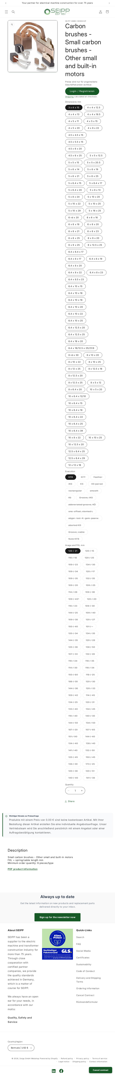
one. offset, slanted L (82, 512)
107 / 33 (74, 655)
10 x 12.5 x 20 (76, 444)
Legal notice (63, 1062)
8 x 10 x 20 (93, 355)
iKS (71, 484)
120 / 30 (92, 682)
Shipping (69, 96)
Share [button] (71, 801)
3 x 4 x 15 (73, 107)
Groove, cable (78, 533)
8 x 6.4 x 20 (75, 389)
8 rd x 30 (73, 355)
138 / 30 (74, 765)
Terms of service (99, 1058)
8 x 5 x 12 (96, 382)
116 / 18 (74, 558)
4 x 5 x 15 (92, 121)
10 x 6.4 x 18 (75, 410)
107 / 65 (92, 730)
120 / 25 (91, 558)
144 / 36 (74, 689)
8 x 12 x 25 (74, 368)
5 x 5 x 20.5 (93, 162)
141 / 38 (92, 778)
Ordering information (87, 988)
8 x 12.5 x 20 (75, 375)
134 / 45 (92, 710)
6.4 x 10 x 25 (75, 320)
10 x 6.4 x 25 (75, 423)
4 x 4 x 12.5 (93, 107)
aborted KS (76, 526)
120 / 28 (92, 641)
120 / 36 (74, 648)
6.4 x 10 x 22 (75, 313)
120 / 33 (92, 689)
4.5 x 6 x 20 (75, 148)
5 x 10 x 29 (74, 210)
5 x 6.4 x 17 (95, 183)
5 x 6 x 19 (92, 169)
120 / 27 (92, 620)
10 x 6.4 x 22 (75, 417)
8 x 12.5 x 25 (75, 382)
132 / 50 (92, 751)
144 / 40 (91, 737)
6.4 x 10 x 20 (75, 307)
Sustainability (83, 964)
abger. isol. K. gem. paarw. (85, 519)
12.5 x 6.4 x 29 (76, 458)
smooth (96, 491)
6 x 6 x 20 (93, 224)
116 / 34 (91, 668)
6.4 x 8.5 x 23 (76, 279)
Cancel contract (100, 1070)
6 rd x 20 (73, 217)
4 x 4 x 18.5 (93, 114)
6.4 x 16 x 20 (75, 341)
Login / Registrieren (82, 91)
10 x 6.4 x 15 (75, 403)
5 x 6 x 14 (73, 169)
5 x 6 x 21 (73, 176)
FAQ (78, 944)
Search (80, 937)
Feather (100, 478)
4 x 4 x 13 (73, 114)
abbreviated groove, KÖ (83, 505)
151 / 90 (74, 737)
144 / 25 (74, 613)
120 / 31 (92, 703)
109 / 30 (91, 606)
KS (83, 484)
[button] (6, 11)
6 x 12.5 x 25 (95, 245)
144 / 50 (74, 723)
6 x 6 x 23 (93, 231)
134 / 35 (92, 634)
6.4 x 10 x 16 (75, 293)
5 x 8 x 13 (95, 190)
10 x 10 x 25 (95, 437)
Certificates (82, 957)
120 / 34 (74, 634)
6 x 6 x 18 (73, 224)
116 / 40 (74, 716)
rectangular (76, 491)
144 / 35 (74, 641)
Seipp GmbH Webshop (29, 1058)
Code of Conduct (85, 971)
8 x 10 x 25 (95, 362)
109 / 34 (74, 572)
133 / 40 (74, 710)
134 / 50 (92, 723)
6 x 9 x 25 (74, 245)
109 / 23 (74, 565)
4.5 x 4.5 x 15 (75, 135)
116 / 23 (74, 606)
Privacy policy (82, 1058)
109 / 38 (74, 620)
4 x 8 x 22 (93, 128)
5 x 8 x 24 (74, 197)
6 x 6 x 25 (74, 238)
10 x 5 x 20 (96, 389)
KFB (70, 477)
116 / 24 (74, 661)
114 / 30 (74, 668)
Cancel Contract (85, 995)
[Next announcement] (109, 3)
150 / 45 (92, 758)
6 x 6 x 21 (73, 231)
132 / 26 (92, 655)
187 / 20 (74, 730)
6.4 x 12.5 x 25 (76, 334)
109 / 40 (92, 613)
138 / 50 (92, 648)
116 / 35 (91, 661)
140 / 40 (74, 778)
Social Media (83, 951)
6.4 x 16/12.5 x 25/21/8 (81, 348)
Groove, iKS (87, 498)
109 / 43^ (75, 600)
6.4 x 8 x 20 (75, 265)
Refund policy (67, 1058)
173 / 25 (92, 765)
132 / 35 (92, 579)
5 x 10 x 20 (94, 197)
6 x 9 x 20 (93, 238)
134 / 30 (92, 565)
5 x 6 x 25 (92, 176)
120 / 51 (92, 772)
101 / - (91, 627)
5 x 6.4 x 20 (75, 190)
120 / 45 (74, 758)
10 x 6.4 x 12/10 (77, 396)
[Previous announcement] (6, 3)
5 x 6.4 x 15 (74, 183)
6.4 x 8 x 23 (96, 272)
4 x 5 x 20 (74, 128)
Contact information (98, 1062)
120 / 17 (92, 572)
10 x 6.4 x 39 (75, 430)
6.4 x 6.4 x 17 (76, 252)
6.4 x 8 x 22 (75, 272)
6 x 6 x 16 (92, 217)
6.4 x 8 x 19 (95, 258)
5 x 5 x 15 (73, 162)
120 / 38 (74, 772)
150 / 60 (74, 675)
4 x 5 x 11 (73, 121)
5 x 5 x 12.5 (96, 155)
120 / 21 (72, 551)
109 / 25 (92, 586)
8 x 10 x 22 (74, 362)
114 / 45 (92, 696)
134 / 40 (74, 744)
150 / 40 (74, 627)
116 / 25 (92, 675)
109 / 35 (74, 579)
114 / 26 (74, 593)
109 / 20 (74, 586)
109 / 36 (91, 593)
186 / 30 (74, 682)
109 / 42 (74, 696)
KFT (85, 478)
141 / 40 (74, 751)
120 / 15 (91, 551)
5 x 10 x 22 (74, 203)
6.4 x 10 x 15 (75, 286)
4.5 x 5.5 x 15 (75, 142)
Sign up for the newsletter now (58, 917)
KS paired (98, 484)
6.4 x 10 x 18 (75, 300)
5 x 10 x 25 (95, 203)
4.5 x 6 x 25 (75, 155)
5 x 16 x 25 (95, 210)
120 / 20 (93, 600)
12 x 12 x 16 (74, 465)
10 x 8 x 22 (74, 437)
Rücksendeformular (87, 1002)
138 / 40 (92, 744)
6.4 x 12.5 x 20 (76, 327)
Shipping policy (79, 1062)
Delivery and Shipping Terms (88, 980)
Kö (71, 498)
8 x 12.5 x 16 (95, 368)
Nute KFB (75, 539)
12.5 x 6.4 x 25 (76, 451)
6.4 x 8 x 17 (74, 258)
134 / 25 (74, 703)
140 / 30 (92, 716)
